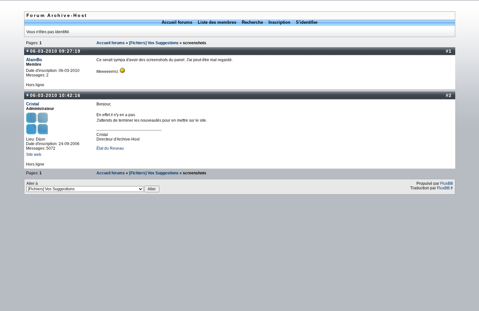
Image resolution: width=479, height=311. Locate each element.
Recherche (252, 22)
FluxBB (446, 183)
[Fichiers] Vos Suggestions (154, 43)
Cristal (32, 103)
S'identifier (307, 22)
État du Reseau (110, 148)
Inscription (279, 22)
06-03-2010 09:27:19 (55, 51)
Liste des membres (217, 22)
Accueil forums (177, 22)
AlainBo (34, 59)
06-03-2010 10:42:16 (55, 95)
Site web (33, 154)
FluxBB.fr (445, 188)
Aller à (32, 183)
